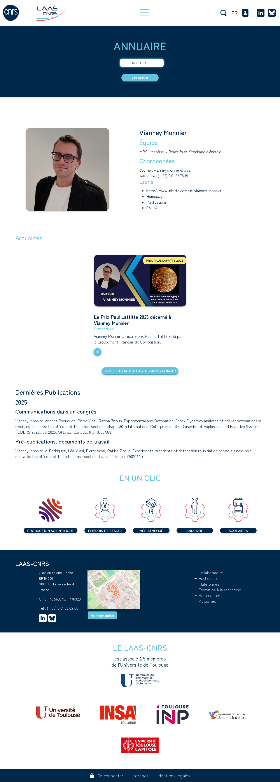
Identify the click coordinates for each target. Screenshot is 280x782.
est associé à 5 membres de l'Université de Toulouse (140, 661)
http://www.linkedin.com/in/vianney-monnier (184, 190)
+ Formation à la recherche (217, 589)
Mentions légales (174, 775)
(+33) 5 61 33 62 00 (62, 608)
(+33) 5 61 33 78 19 (173, 175)
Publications (156, 202)
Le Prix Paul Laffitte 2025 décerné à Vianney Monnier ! (132, 319)
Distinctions (104, 328)
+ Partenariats (207, 595)
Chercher (140, 77)
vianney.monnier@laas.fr (174, 170)
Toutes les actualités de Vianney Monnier (140, 370)
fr (234, 13)
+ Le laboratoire (208, 572)
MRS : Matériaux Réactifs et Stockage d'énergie (180, 151)
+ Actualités (205, 601)
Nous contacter (102, 615)
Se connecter (110, 775)
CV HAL (153, 207)
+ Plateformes (206, 584)
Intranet (140, 775)
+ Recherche (205, 578)
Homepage (155, 196)
